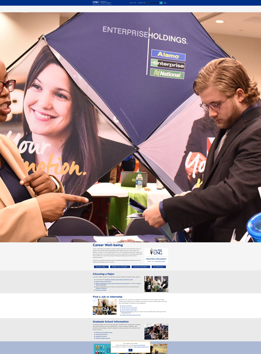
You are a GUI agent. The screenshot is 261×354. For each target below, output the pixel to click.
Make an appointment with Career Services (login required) (112, 283)
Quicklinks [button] (140, 2)
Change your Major (101, 290)
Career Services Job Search (129, 308)
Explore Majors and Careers (103, 281)
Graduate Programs (101, 336)
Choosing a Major (100, 267)
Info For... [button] (132, 2)
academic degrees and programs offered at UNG (119, 279)
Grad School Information (140, 267)
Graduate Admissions (102, 334)
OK (130, 350)
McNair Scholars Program (103, 338)
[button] (165, 3)
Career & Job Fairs (126, 306)
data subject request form (141, 347)
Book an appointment (127, 311)
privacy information (139, 345)
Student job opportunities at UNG (130, 315)
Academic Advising (101, 288)
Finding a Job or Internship (119, 267)
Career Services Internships (129, 310)
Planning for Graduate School (104, 332)
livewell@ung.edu (160, 261)
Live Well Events (158, 267)
